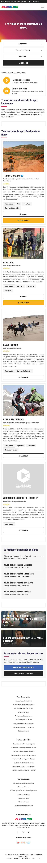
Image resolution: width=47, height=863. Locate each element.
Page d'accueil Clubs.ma (24, 701)
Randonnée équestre (24, 371)
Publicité (17, 858)
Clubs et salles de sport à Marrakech (23, 755)
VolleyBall (30, 286)
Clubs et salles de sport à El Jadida (23, 770)
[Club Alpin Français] (23, 401)
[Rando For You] (23, 326)
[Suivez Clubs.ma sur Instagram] (23, 832)
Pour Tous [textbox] (23, 56)
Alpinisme (20, 445)
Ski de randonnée (11, 450)
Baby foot (20, 286)
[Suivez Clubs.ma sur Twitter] (28, 832)
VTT (18, 204)
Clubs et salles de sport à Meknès (23, 766)
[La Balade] (23, 244)
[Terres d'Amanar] (23, 157)
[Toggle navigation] (42, 7)
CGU (33, 858)
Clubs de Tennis (23, 802)
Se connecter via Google (24, 673)
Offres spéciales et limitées (23, 708)
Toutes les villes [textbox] (23, 50)
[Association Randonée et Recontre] (23, 480)
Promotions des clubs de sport (23, 723)
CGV (38, 858)
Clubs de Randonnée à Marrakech (18, 582)
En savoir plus (24, 377)
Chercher (24, 63)
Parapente (31, 445)
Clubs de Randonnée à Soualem (17, 591)
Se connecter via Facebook (24, 668)
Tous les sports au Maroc (23, 720)
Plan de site (26, 858)
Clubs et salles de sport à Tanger (23, 759)
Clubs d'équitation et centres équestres (23, 791)
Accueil (9, 858)
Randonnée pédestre (12, 208)
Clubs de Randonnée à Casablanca (19, 573)
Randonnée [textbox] (22, 44)
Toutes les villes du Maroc (23, 716)
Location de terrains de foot (23, 806)
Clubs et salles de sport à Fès (23, 763)
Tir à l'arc (27, 204)
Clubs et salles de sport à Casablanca (23, 748)
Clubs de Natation (24, 794)
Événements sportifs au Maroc (23, 727)
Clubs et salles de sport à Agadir (23, 744)
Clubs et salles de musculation (23, 783)
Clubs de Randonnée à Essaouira (18, 564)
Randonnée (9, 204)
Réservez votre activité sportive (23, 705)
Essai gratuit (24, 220)
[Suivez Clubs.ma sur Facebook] (18, 832)
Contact (24, 214)
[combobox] (23, 43)
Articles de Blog (23, 712)
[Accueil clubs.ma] (9, 6)
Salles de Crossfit (23, 798)
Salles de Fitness (23, 787)
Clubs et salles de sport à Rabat (23, 751)
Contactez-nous (23, 731)
